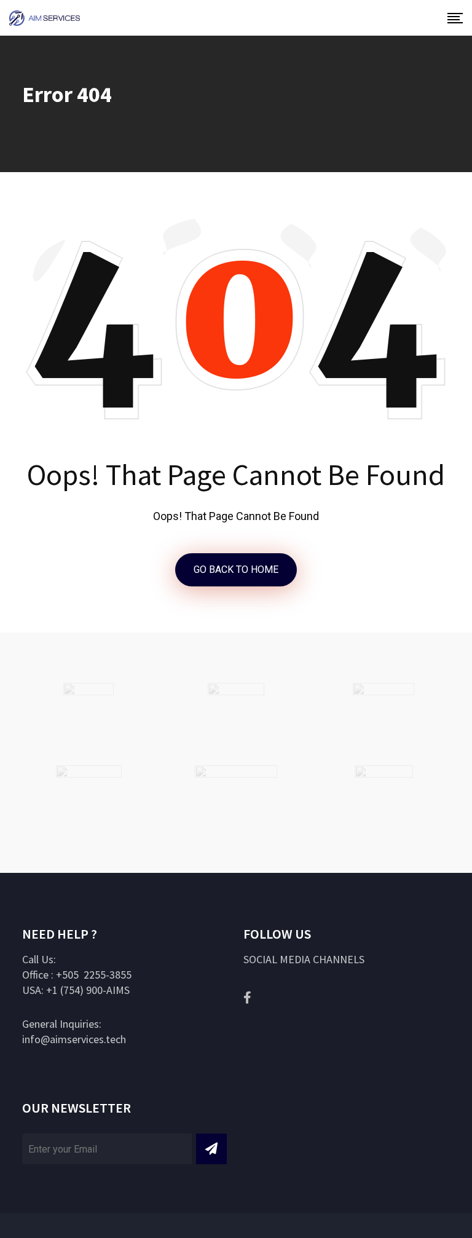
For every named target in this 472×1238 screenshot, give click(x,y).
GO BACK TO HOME (236, 569)
